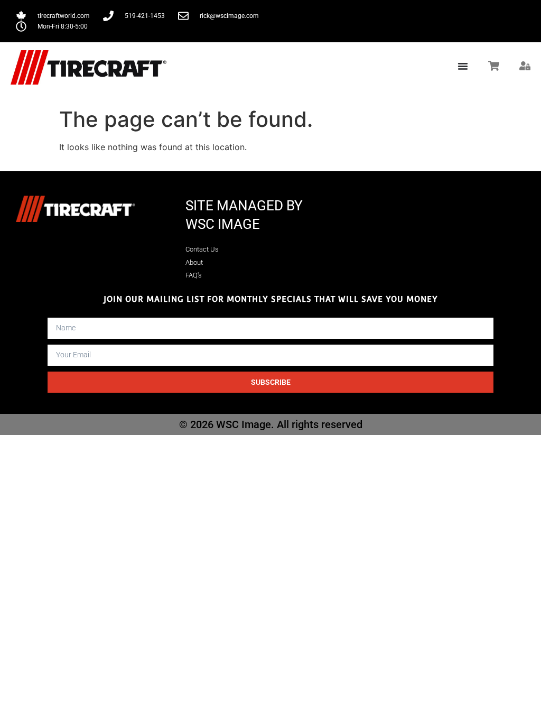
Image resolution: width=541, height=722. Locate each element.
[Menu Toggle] (463, 66)
